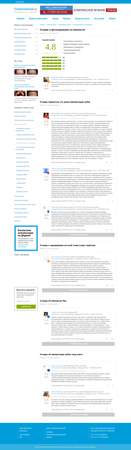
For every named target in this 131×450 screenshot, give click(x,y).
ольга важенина (56, 257)
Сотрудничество (25, 434)
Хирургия (17, 221)
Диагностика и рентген (21, 212)
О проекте (49, 432)
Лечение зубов (19, 196)
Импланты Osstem (22, 191)
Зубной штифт (20, 183)
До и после (99, 18)
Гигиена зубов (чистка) (21, 200)
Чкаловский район (20, 50)
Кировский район (19, 41)
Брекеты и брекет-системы (22, 112)
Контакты (49, 437)
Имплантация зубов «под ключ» (26, 139)
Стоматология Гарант (57, 259)
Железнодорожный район (22, 33)
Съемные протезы (20, 116)
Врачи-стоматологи (38, 18)
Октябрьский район (20, 46)
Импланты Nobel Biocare (24, 153)
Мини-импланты (21, 179)
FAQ (21, 437)
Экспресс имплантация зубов (25, 134)
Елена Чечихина (56, 366)
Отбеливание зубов (20, 217)
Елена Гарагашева (57, 207)
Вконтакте (105, 437)
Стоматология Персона (58, 79)
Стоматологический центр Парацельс (63, 394)
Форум (112, 18)
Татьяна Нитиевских (57, 392)
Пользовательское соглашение (56, 434)
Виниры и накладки (20, 208)
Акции (55, 18)
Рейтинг (66, 18)
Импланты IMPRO (21, 174)
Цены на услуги (82, 18)
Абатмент (19, 187)
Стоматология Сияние (58, 314)
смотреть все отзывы (79, 235)
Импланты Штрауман (22, 170)
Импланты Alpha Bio (22, 162)
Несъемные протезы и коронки (24, 120)
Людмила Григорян (57, 312)
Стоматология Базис (57, 115)
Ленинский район (19, 54)
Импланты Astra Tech (22, 166)
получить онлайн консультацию (23, 245)
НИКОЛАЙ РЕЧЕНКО (57, 77)
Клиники (20, 18)
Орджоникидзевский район (23, 37)
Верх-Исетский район (21, 29)
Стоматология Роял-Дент (59, 368)
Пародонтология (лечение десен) (25, 204)
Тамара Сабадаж (56, 168)
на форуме (103, 434)
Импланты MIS (20, 158)
